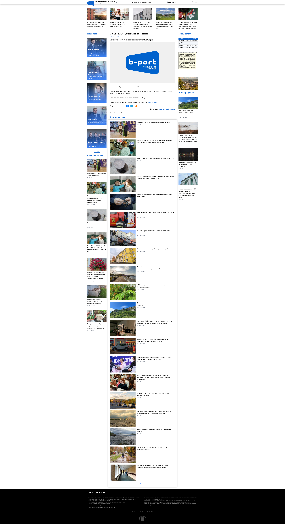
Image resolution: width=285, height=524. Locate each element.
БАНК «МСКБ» (181, 40)
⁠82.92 (169, 2)
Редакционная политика (109, 507)
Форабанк (181, 47)
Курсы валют (184, 33)
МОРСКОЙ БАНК (181, 43)
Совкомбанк (181, 45)
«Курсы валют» (152, 102)
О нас (89, 507)
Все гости (96, 151)
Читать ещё (143, 484)
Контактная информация (97, 507)
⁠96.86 (174, 2)
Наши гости (92, 33)
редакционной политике (167, 109)
